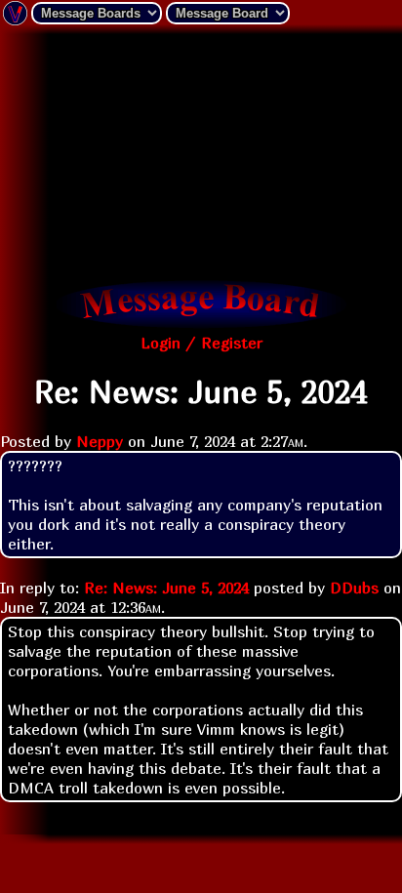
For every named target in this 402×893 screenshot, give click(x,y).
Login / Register (201, 342)
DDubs (354, 587)
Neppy (99, 441)
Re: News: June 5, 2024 (166, 587)
